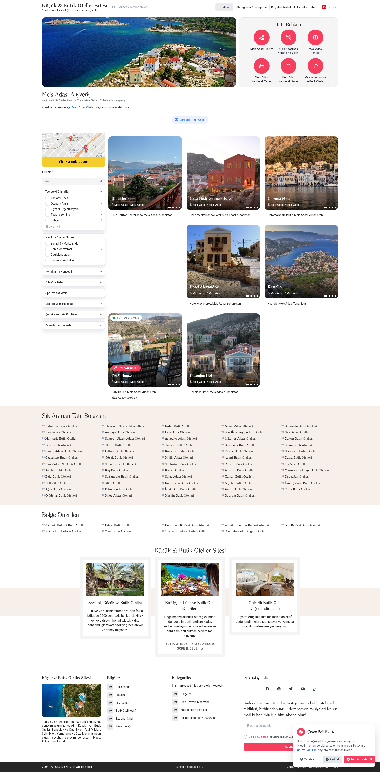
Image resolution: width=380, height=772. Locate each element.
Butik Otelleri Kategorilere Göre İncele (190, 646)
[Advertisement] (145, 249)
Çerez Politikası (307, 750)
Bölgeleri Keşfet (281, 7)
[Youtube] (302, 689)
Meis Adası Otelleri (84, 107)
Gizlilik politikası (258, 737)
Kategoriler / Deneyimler (253, 7)
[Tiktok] (315, 689)
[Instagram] (279, 689)
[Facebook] (267, 689)
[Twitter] (291, 689)
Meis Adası (121, 204)
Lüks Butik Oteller (305, 7)
